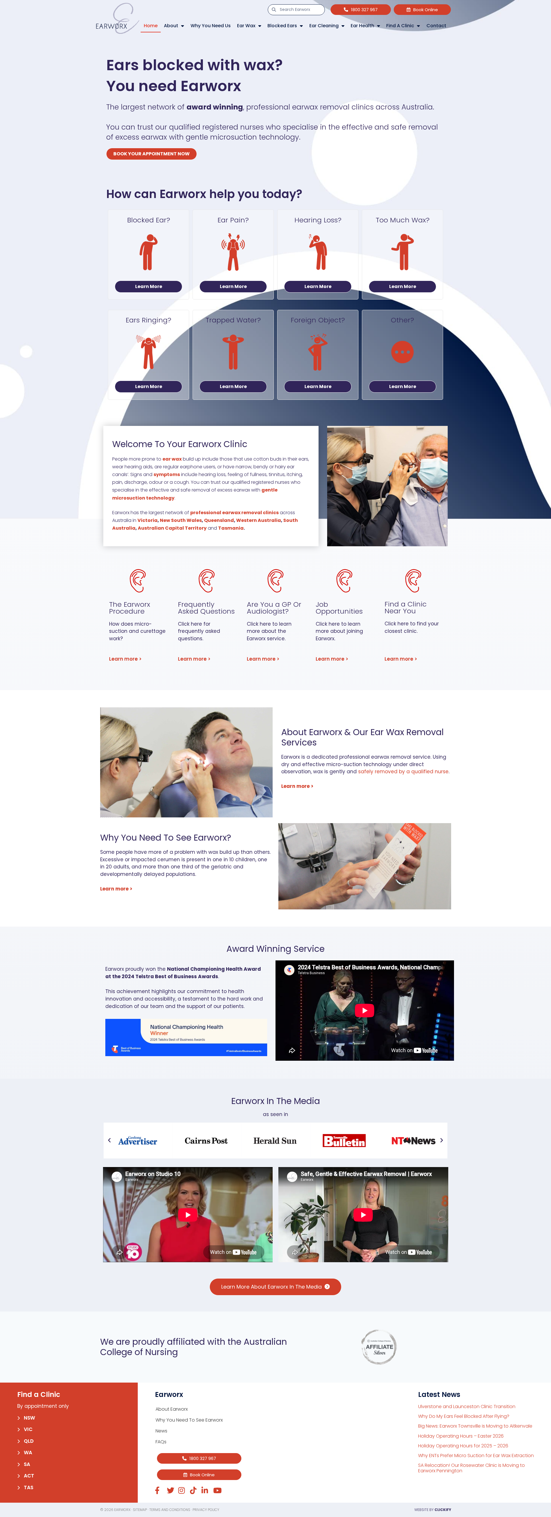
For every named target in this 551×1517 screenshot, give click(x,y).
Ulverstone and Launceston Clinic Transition (466, 1406)
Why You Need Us (211, 25)
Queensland (219, 520)
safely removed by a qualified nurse (403, 771)
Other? (402, 320)
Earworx (122, 1509)
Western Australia (258, 520)
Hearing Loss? (318, 220)
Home (151, 25)
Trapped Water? (233, 320)
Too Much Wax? (403, 220)
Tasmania (231, 528)
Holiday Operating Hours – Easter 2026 (461, 1436)
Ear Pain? (233, 220)
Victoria (147, 520)
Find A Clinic (400, 25)
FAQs (161, 1441)
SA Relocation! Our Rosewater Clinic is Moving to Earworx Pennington (471, 1468)
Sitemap (140, 1509)
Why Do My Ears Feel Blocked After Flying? (463, 1416)
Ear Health (362, 25)
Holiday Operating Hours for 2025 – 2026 (463, 1445)
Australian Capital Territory (172, 528)
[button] (109, 1140)
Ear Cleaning (324, 25)
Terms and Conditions (169, 1509)
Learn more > (125, 658)
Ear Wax (246, 25)
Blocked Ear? (148, 220)
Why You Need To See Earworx (189, 1420)
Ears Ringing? (148, 320)
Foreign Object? (318, 320)
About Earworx (172, 1409)
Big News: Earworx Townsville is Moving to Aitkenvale (475, 1426)
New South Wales (181, 520)
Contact (436, 25)
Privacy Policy (206, 1509)
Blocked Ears (282, 25)
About (171, 25)
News (161, 1431)
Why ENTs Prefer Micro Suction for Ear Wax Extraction (476, 1455)
